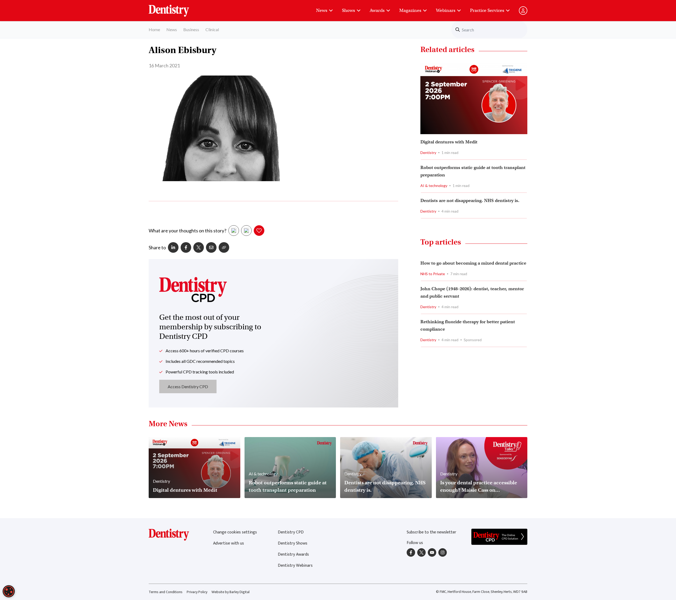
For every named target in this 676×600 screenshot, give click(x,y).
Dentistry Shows (292, 543)
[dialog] (9, 591)
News (321, 10)
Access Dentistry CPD (188, 386)
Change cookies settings (235, 532)
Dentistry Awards (293, 554)
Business (191, 29)
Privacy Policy (197, 592)
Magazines (410, 10)
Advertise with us (228, 543)
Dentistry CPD (291, 532)
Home (154, 29)
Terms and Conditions (165, 592)
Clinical (212, 29)
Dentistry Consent (175, 8)
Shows (348, 10)
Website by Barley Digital (231, 592)
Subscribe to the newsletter (431, 532)
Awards (377, 10)
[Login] (523, 10)
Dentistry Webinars (295, 565)
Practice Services (487, 10)
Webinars (445, 10)
